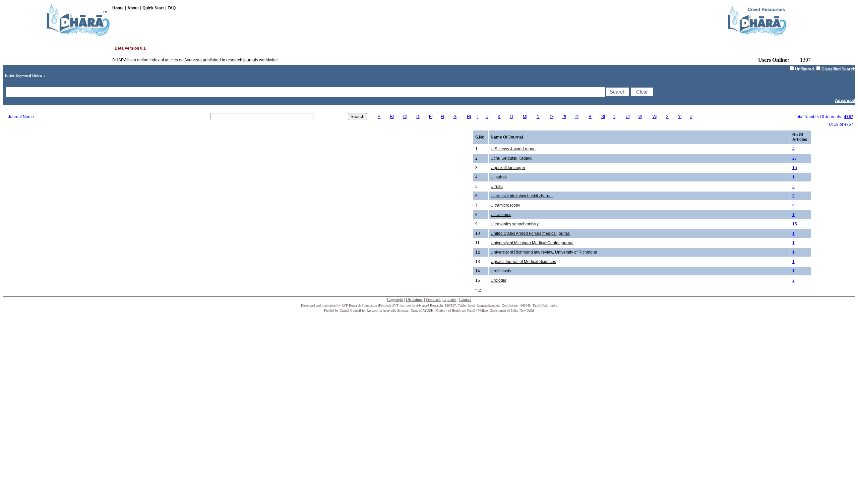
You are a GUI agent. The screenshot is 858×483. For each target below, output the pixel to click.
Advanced (845, 100)
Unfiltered (804, 69)
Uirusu (497, 186)
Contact (465, 299)
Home (118, 8)
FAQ (172, 8)
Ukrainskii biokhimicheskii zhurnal (522, 196)
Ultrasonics (501, 214)
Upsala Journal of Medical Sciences (523, 261)
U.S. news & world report (513, 149)
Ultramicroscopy (505, 205)
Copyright (395, 299)
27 (794, 158)
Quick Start (153, 8)
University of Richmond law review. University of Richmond (544, 252)
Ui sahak (499, 177)
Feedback (433, 299)
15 (794, 167)
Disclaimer (414, 299)
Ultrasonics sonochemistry (515, 224)
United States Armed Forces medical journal (530, 233)
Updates (449, 299)
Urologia (498, 280)
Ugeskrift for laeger (508, 167)
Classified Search (838, 69)
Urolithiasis (501, 271)
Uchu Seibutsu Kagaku (512, 158)
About (133, 8)
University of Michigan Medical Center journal (532, 242)
